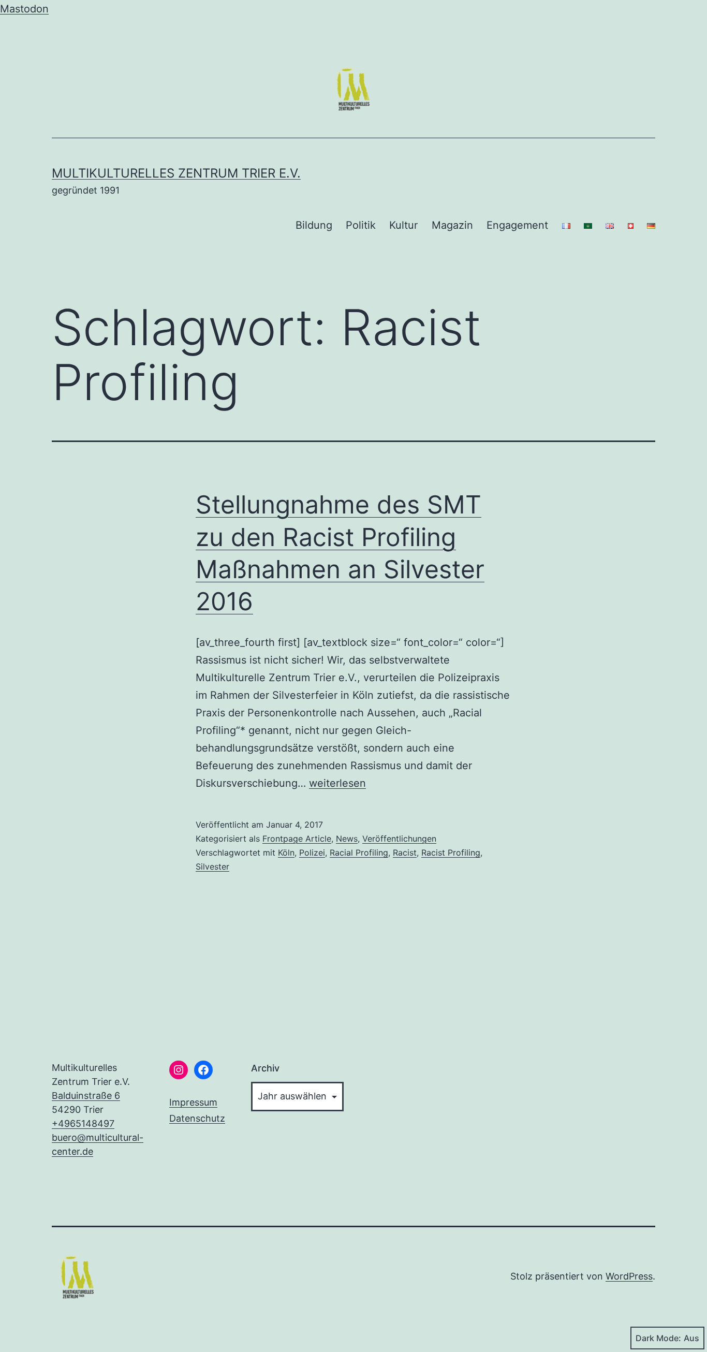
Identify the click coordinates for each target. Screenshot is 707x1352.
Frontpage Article (296, 838)
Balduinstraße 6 (86, 1095)
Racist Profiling (450, 852)
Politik (361, 225)
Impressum (193, 1102)
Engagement (517, 225)
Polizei (312, 852)
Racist (405, 852)
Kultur (403, 225)
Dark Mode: (658, 1338)
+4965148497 (83, 1123)
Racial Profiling (359, 852)
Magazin (452, 225)
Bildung (314, 225)
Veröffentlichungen (399, 838)
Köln (286, 852)
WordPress (629, 1276)
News (347, 838)
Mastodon (24, 9)
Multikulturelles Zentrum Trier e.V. (176, 173)
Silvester (212, 866)
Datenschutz (197, 1118)
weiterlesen (337, 783)
